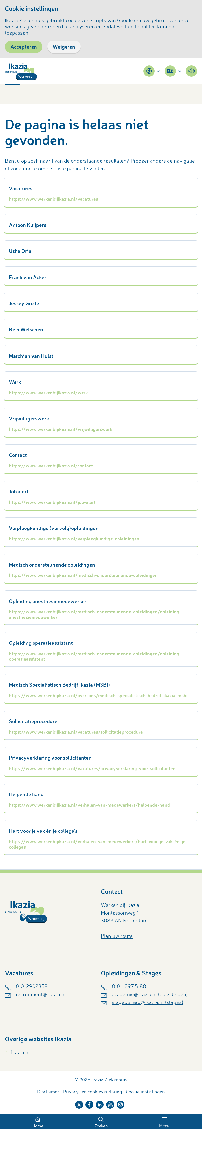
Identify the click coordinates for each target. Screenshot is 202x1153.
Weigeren (64, 46)
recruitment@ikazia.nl (41, 994)
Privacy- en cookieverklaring (92, 1092)
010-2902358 (32, 986)
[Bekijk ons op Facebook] (89, 1104)
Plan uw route (117, 936)
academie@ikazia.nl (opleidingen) (150, 994)
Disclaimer (48, 1092)
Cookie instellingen (145, 1092)
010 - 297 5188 (129, 986)
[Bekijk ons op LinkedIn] (100, 1104)
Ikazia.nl (20, 1052)
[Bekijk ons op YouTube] (110, 1104)
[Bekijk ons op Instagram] (120, 1104)
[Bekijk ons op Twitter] (79, 1104)
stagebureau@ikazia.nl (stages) (147, 1002)
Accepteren (23, 46)
